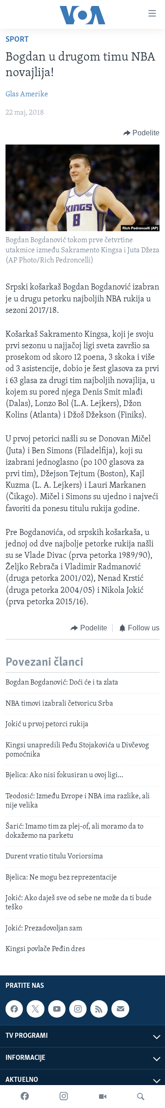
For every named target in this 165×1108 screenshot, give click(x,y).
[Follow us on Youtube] (57, 1009)
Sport (17, 40)
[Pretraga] (140, 1096)
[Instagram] (64, 1096)
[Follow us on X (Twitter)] (35, 1009)
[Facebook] (25, 1096)
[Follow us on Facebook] (14, 1009)
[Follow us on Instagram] (78, 1009)
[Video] (102, 1096)
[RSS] (99, 1009)
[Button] (141, 133)
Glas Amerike (27, 94)
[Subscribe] (120, 1009)
